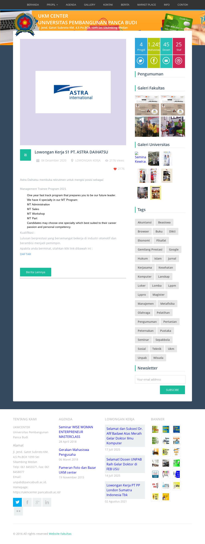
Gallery (89, 4)
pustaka (165, 331)
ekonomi (144, 240)
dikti (172, 231)
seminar (143, 340)
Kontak (108, 4)
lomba (157, 285)
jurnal (172, 258)
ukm (171, 349)
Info (167, 4)
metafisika (167, 303)
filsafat (161, 240)
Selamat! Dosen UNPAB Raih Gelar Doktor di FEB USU (124, 464)
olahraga (144, 313)
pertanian (170, 322)
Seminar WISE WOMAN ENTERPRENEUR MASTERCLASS (76, 432)
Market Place (146, 4)
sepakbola (163, 340)
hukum (143, 258)
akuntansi (145, 222)
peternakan (146, 331)
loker (142, 285)
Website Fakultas (60, 534)
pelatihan (163, 313)
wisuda (158, 358)
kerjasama (145, 267)
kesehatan (166, 267)
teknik (156, 349)
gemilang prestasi (150, 249)
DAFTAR (25, 254)
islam (158, 258)
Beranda (33, 4)
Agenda (71, 4)
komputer (145, 276)
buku (159, 231)
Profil (51, 4)
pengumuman (147, 322)
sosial (142, 349)
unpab (142, 358)
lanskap (164, 276)
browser (143, 231)
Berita (125, 4)
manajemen (146, 303)
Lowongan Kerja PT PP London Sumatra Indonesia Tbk (123, 490)
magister (159, 294)
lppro (142, 294)
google (174, 249)
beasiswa (164, 222)
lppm (172, 285)
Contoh (183, 4)
